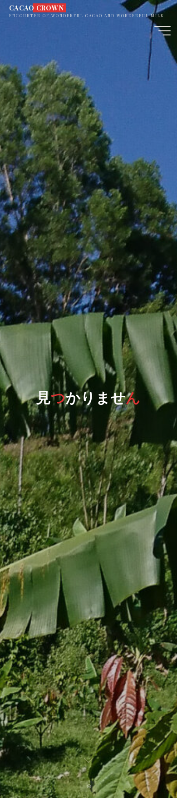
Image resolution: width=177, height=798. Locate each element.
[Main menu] (162, 30)
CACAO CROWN (36, 7)
